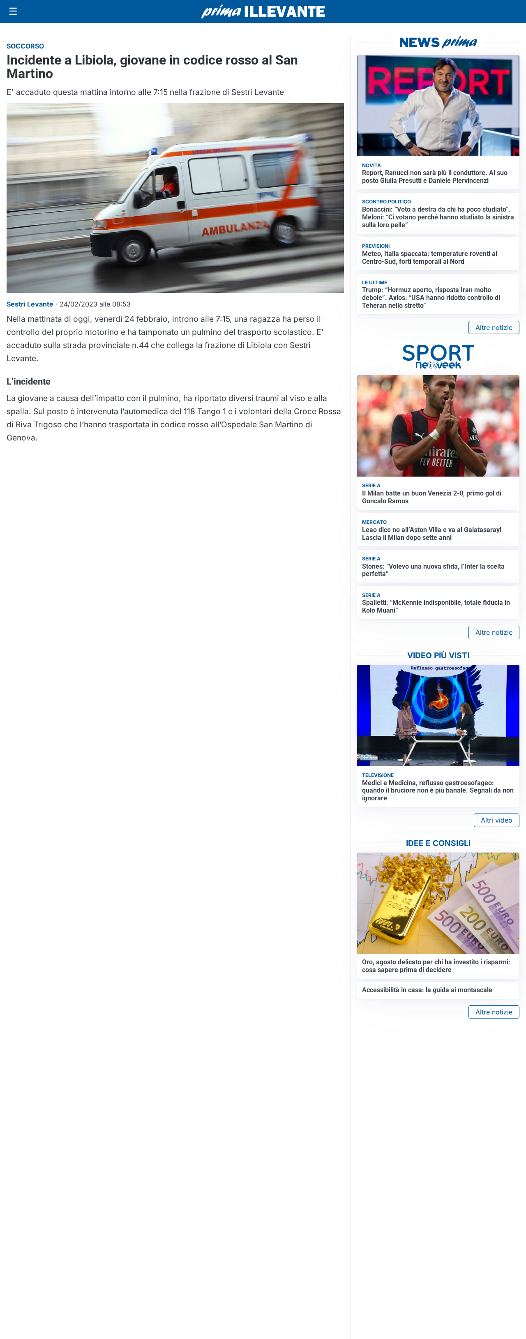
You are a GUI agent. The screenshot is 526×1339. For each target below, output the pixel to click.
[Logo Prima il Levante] (263, 11)
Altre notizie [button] (493, 327)
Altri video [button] (496, 820)
